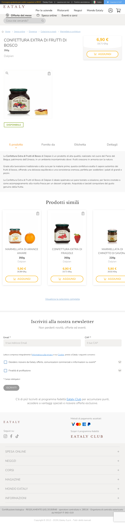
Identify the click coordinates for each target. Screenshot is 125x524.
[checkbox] (5, 362)
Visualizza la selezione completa (62, 299)
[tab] (16, 144)
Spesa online (19, 31)
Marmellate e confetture (70, 31)
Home (7, 31)
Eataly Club (74, 399)
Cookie (61, 354)
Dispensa (33, 31)
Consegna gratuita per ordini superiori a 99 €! (21, 2)
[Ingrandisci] (7, 73)
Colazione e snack (48, 31)
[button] (110, 10)
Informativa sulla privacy (42, 354)
